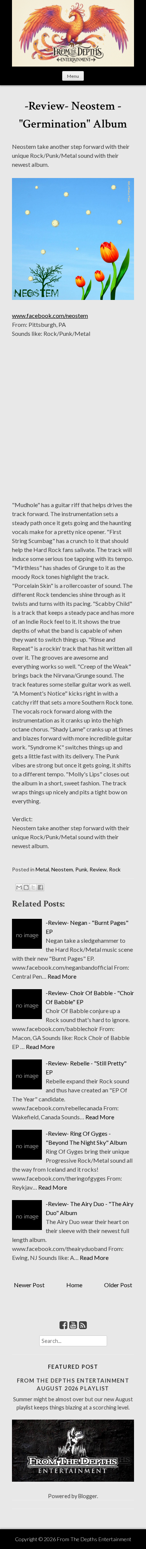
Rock (115, 869)
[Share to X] (33, 887)
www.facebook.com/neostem (50, 315)
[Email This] (19, 887)
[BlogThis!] (26, 887)
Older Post (118, 1284)
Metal (42, 869)
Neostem (62, 869)
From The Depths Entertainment (94, 1539)
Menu (73, 76)
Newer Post (29, 1284)
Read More (62, 976)
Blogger (87, 1496)
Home (74, 1284)
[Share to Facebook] (40, 887)
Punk (81, 869)
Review (98, 869)
